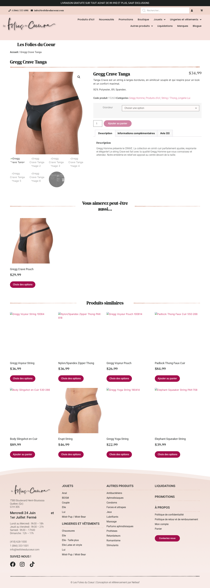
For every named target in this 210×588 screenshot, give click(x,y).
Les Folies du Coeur (36, 44)
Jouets (158, 19)
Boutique (143, 19)
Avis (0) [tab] (165, 133)
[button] (79, 77)
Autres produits (140, 26)
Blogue (197, 26)
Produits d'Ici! (153, 98)
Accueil (14, 52)
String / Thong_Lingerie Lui (175, 98)
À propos (162, 507)
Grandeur (108, 107)
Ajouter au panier (117, 123)
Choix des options (22, 284)
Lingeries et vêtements (184, 19)
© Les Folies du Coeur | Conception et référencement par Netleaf (105, 582)
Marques (182, 26)
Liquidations (165, 26)
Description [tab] (105, 133)
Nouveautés (106, 19)
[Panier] (202, 10)
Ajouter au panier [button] (167, 378)
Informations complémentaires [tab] (136, 133)
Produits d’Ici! (86, 19)
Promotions (126, 19)
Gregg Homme (137, 98)
